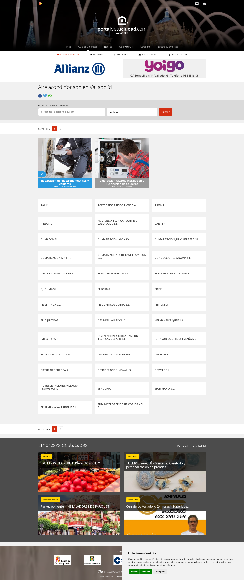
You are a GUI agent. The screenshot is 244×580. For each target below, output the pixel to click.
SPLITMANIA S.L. (165, 388)
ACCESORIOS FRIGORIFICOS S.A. (117, 205)
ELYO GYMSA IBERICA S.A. (113, 273)
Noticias (108, 46)
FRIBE (158, 289)
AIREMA (159, 205)
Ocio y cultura (126, 46)
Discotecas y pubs (178, 54)
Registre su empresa (167, 46)
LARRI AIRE (161, 354)
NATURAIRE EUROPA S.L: (56, 370)
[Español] (39, 4)
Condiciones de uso (106, 577)
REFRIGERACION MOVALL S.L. (115, 370)
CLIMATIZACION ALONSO (113, 239)
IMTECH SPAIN (49, 339)
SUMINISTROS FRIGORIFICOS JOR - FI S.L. (120, 405)
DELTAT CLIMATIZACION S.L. (58, 273)
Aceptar (134, 571)
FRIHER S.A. (162, 304)
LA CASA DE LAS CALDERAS (114, 354)
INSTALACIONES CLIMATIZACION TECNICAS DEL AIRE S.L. (118, 337)
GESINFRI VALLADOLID (111, 320)
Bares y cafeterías (149, 54)
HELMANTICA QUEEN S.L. (170, 320)
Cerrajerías (133, 499)
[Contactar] (197, 3)
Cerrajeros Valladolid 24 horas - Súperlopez (157, 506)
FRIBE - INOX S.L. (51, 304)
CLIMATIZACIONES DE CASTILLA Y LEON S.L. (122, 256)
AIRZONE (46, 223)
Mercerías (132, 456)
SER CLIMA (104, 388)
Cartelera (145, 46)
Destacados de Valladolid (191, 446)
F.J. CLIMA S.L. (49, 289)
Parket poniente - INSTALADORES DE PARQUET (75, 506)
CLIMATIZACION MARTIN (56, 258)
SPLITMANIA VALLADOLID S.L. (59, 407)
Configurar (160, 571)
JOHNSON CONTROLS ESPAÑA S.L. (175, 339)
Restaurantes (121, 54)
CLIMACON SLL (50, 239)
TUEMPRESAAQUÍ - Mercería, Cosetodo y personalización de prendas (155, 465)
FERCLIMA (104, 289)
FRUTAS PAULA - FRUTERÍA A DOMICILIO (70, 463)
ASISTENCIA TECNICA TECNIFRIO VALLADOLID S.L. (118, 222)
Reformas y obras (50, 499)
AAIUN (45, 205)
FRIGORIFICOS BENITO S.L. (114, 304)
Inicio (68, 46)
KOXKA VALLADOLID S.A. (55, 354)
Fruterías (46, 456)
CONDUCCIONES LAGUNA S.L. (173, 258)
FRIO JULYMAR (49, 320)
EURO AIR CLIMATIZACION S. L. (173, 273)
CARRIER (160, 223)
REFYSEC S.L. (162, 370)
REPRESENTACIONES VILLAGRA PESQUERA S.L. (59, 387)
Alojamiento (97, 54)
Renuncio (146, 571)
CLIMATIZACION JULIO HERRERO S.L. (177, 239)
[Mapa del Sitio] (205, 3)
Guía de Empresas (87, 46)
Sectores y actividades (69, 54)
